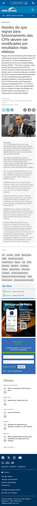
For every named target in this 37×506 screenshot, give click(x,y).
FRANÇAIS (21, 467)
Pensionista (5, 485)
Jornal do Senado (14, 412)
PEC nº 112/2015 (26, 84)
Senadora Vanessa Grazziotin (23, 280)
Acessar (21, 367)
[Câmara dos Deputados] (3, 463)
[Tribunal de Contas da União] (12, 463)
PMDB (4, 258)
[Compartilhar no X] (33, 110)
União (30, 276)
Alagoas (17, 262)
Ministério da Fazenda (15, 258)
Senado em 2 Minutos (10, 385)
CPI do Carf (25, 269)
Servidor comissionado (9, 479)
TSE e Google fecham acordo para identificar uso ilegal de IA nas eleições (20, 438)
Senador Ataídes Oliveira (20, 273)
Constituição (24, 266)
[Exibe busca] (32, 9)
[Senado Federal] (18, 3)
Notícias (5, 421)
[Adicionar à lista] (8, 110)
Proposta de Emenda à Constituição (14, 276)
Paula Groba (6, 98)
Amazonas (5, 266)
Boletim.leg (6, 397)
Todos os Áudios (8, 447)
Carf (23, 262)
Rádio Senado (26, 255)
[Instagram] (14, 458)
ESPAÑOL (13, 467)
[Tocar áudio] (4, 110)
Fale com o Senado (10, 493)
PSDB (29, 262)
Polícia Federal (7, 280)
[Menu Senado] (3, 3)
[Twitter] (9, 458)
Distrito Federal (15, 269)
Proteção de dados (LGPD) (11, 490)
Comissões (5, 273)
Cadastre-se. (17, 371)
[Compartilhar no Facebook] (29, 110)
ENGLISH (5, 467)
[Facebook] (4, 458)
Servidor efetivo (7, 476)
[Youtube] (19, 458)
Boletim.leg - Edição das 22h (18, 400)
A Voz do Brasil (8, 409)
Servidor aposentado (9, 482)
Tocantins (10, 255)
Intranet (6, 472)
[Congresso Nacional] (7, 463)
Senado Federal (7, 262)
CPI (3, 255)
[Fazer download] (12, 110)
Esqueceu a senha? (9, 367)
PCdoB (17, 255)
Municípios (14, 266)
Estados (4, 269)
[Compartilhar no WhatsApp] (25, 110)
